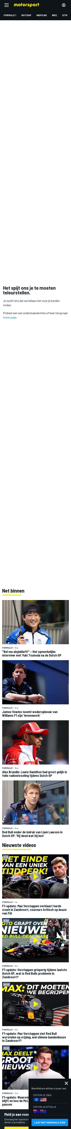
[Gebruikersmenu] (63, 5)
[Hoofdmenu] (6, 5)
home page (9, 317)
